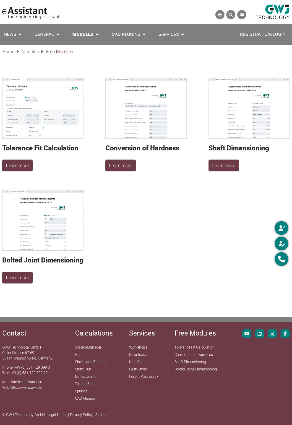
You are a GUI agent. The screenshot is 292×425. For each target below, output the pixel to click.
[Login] (281, 228)
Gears (79, 354)
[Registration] (281, 243)
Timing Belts (85, 384)
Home (8, 51)
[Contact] (241, 14)
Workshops (138, 347)
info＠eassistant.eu (26, 382)
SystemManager (88, 347)
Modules (83, 34)
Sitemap (102, 415)
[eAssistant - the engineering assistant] (30, 12)
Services (169, 34)
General (44, 34)
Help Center (138, 362)
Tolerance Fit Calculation (194, 347)
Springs (81, 391)
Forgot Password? (143, 376)
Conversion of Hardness (194, 354)
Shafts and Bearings (91, 362)
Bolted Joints (85, 376)
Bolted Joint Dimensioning (196, 369)
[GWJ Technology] (273, 11)
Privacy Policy (82, 415)
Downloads (138, 354)
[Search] (230, 14)
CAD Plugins (126, 34)
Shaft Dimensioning (190, 362)
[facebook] (285, 333)
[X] (272, 333)
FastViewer (138, 369)
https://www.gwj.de (26, 387)
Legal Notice (57, 415)
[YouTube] (246, 333)
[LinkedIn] (259, 333)
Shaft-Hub (83, 369)
